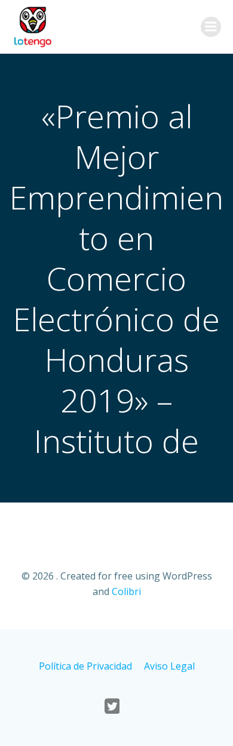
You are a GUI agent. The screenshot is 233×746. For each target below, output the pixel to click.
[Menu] (211, 27)
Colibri (126, 591)
